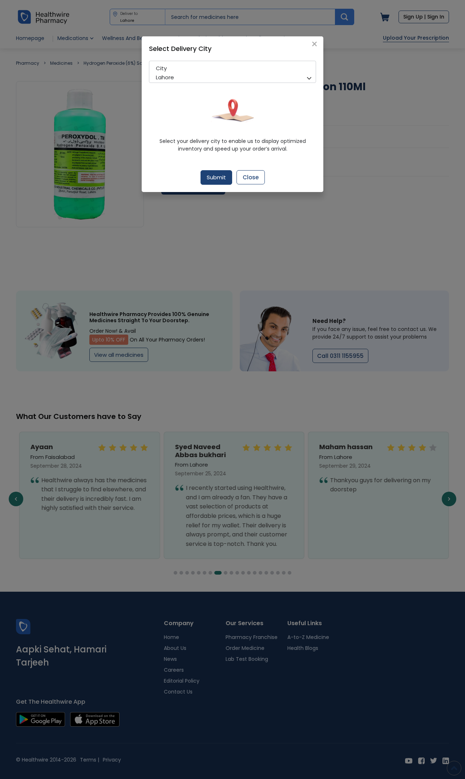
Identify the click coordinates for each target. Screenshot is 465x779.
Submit (216, 177)
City (161, 68)
